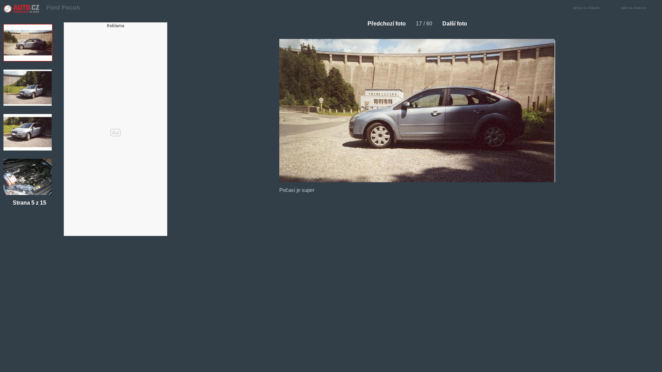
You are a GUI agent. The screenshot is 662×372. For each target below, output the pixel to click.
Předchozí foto (387, 23)
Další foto (454, 23)
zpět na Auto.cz (633, 8)
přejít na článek (586, 8)
